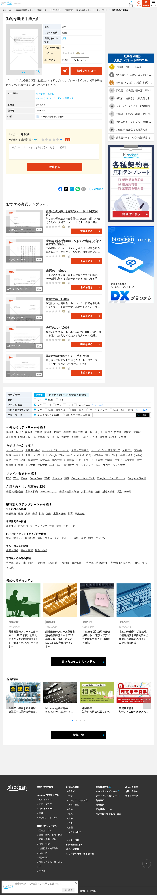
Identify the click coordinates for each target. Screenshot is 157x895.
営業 (51, 525)
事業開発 (11, 525)
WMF (47, 478)
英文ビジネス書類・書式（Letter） (124, 455)
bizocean (7, 9)
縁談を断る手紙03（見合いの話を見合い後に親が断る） (73, 242)
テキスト (57, 478)
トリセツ (30, 455)
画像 (66, 478)
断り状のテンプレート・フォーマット (92, 9)
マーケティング (14, 450)
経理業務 (11, 465)
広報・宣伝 (59, 513)
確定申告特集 (126, 708)
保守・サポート (62, 538)
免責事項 (100, 800)
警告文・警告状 (132, 432)
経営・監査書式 (94, 455)
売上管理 (42, 455)
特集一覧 (78, 734)
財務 (41, 513)
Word (16, 478)
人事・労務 (87, 491)
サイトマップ (131, 795)
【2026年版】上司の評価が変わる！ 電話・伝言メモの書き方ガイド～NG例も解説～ (96, 637)
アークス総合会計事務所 (52, 116)
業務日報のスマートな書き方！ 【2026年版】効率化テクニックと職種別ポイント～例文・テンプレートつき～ (23, 639)
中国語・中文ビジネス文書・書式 (123, 460)
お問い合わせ (131, 791)
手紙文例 (69, 98)
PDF (8, 478)
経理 (34, 513)
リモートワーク (84, 460)
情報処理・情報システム (38, 538)
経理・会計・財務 (69, 491)
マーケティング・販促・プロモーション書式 (100, 465)
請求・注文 (12, 460)
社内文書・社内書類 (63, 460)
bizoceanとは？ (74, 844)
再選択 (39, 395)
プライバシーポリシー (107, 795)
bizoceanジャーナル (47, 825)
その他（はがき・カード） (49, 98)
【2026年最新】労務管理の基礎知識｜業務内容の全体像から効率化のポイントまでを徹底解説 (133, 637)
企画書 (99, 460)
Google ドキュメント (83, 478)
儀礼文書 (78, 432)
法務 (97, 491)
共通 (64, 38)
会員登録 (146, 6)
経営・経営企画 (14, 491)
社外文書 (69, 9)
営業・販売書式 (26, 465)
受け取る (68, 890)
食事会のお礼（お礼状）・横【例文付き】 (72, 212)
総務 (20, 513)
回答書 (122, 437)
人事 (27, 513)
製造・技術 (108, 491)
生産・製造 (12, 550)
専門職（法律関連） (97, 562)
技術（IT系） (70, 525)
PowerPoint (36, 478)
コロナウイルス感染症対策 (105, 450)
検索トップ (42, 9)
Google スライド (137, 478)
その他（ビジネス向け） (55, 450)
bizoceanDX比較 (45, 786)
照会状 (29, 432)
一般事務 (11, 513)
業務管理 (127, 450)
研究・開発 (141, 562)
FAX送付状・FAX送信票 (31, 437)
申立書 (103, 437)
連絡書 (38, 432)
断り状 (51, 93)
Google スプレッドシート (111, 478)
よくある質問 (131, 786)
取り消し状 (53, 437)
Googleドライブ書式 (60, 455)
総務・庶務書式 (29, 460)
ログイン (138, 6)
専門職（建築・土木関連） (21, 562)
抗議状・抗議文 (52, 432)
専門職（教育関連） (121, 562)
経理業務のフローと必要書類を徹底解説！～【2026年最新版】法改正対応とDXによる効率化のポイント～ (60, 639)
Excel (24, 478)
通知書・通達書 (69, 437)
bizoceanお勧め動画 (56, 708)
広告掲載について (104, 809)
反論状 (84, 437)
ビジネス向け (56, 9)
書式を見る (86, 231)
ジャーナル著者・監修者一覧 (80, 853)
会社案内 (11, 437)
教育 (70, 513)
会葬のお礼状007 (57, 327)
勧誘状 (113, 437)
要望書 (67, 432)
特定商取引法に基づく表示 (108, 813)
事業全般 (80, 513)
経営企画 (45, 460)
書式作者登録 (72, 849)
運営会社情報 (102, 786)
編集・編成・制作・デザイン (89, 538)
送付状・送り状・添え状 (98, 432)
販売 (58, 525)
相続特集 (87, 708)
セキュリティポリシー (107, 791)
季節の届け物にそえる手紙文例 (67, 356)
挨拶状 (9, 432)
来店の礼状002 (56, 270)
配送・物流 (41, 550)
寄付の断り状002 (57, 299)
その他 (127, 491)
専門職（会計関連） (73, 562)
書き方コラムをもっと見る (78, 661)
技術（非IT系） (14, 538)
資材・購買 (27, 550)
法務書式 (42, 465)
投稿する (54, 167)
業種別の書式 (32, 450)
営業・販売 (31, 491)
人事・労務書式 (80, 450)
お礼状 (94, 437)
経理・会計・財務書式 (61, 465)
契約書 (138, 450)
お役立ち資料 (72, 786)
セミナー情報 (72, 840)
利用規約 (100, 804)
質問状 (117, 432)
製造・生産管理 (14, 455)
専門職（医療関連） (49, 562)
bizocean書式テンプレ (24, 9)
